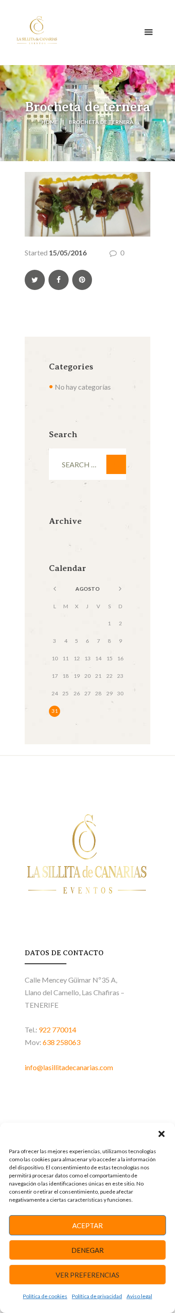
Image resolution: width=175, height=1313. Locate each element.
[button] (161, 1133)
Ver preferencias (87, 1275)
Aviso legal (139, 1296)
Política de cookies (45, 1296)
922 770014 (57, 1029)
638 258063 (61, 1042)
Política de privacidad (97, 1296)
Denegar (87, 1250)
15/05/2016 (68, 252)
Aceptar (87, 1225)
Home (49, 122)
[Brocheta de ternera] (87, 204)
